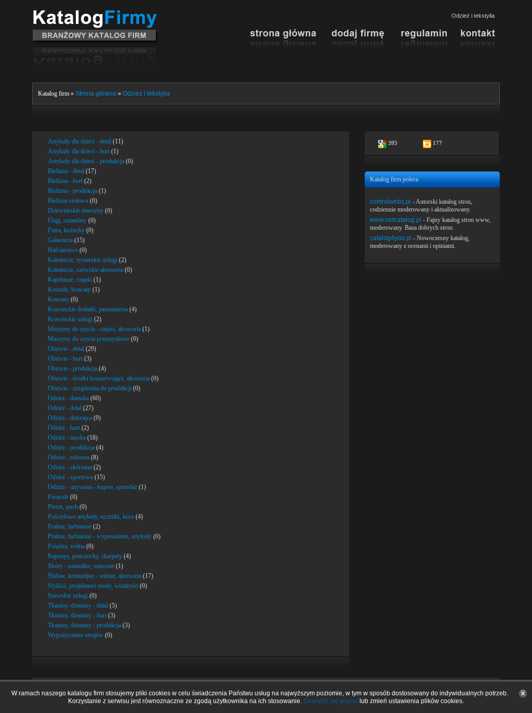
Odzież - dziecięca (70, 417)
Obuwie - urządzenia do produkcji (89, 388)
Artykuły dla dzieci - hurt (79, 151)
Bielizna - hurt (65, 180)
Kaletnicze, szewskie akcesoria (85, 269)
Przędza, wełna (66, 546)
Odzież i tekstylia (146, 93)
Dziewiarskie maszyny (75, 210)
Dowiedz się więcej (330, 701)
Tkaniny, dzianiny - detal (78, 605)
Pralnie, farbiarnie (69, 526)
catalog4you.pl (390, 238)
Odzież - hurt (64, 427)
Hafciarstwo (63, 250)
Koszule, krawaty (69, 289)
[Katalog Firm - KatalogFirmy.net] (95, 14)
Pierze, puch (63, 506)
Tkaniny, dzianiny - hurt (77, 615)
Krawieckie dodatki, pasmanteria (88, 309)
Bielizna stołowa (68, 200)
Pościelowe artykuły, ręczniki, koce (91, 516)
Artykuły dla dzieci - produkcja (86, 161)
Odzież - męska (67, 437)
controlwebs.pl (390, 201)
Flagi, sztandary (67, 220)
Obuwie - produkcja (72, 368)
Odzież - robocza (68, 457)
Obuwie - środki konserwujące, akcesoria (99, 378)
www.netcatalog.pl (395, 219)
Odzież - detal (65, 408)
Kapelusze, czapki (70, 279)
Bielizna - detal (66, 171)
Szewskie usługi (68, 595)
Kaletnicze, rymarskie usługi (82, 259)
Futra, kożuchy (66, 230)
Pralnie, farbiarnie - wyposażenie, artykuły (100, 536)
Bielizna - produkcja (72, 190)
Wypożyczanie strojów (75, 635)
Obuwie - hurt (65, 358)
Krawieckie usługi (70, 319)
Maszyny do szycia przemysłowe (88, 338)
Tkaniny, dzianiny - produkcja (84, 625)
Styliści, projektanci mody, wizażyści (93, 585)
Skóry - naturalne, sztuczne (81, 566)
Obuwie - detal (66, 348)
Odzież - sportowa (70, 477)
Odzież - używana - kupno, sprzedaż (92, 487)
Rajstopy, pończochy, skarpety (85, 556)
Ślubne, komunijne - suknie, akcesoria (94, 575)
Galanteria (60, 240)
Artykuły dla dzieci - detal (79, 141)
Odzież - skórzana (70, 467)
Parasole (58, 496)
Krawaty (58, 299)
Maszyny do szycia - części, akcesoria (94, 329)
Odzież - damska (68, 398)
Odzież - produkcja (71, 447)
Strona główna (95, 93)
